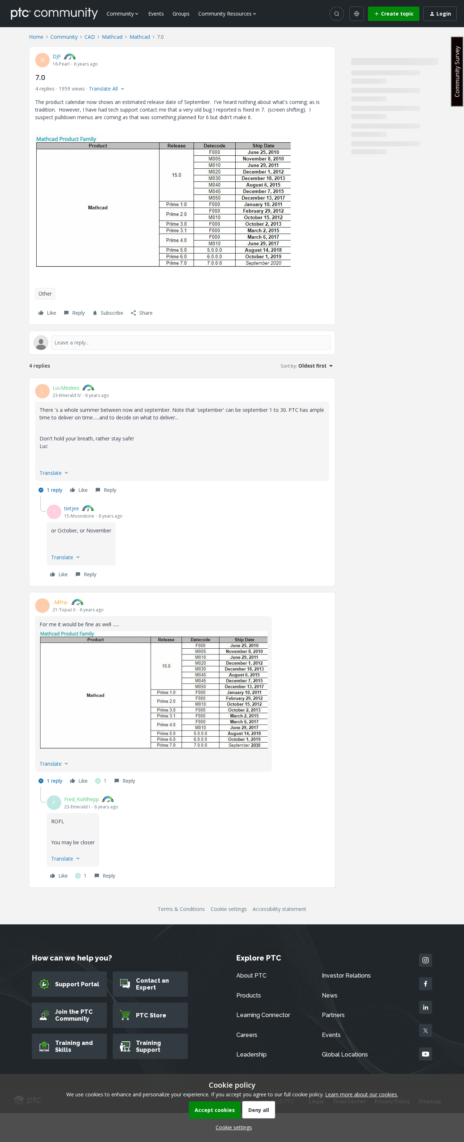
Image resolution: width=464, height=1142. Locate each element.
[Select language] (356, 14)
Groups (181, 13)
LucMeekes (66, 387)
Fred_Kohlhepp (81, 799)
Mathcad (112, 36)
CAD (89, 36)
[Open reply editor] (182, 342)
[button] (393, 14)
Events (156, 13)
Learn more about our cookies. (361, 1094)
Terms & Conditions (181, 908)
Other (45, 293)
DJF (57, 56)
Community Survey (457, 71)
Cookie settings (229, 908)
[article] (182, 440)
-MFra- (61, 602)
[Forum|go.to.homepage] (54, 13)
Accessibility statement (279, 908)
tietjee (71, 508)
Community (64, 36)
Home (36, 36)
